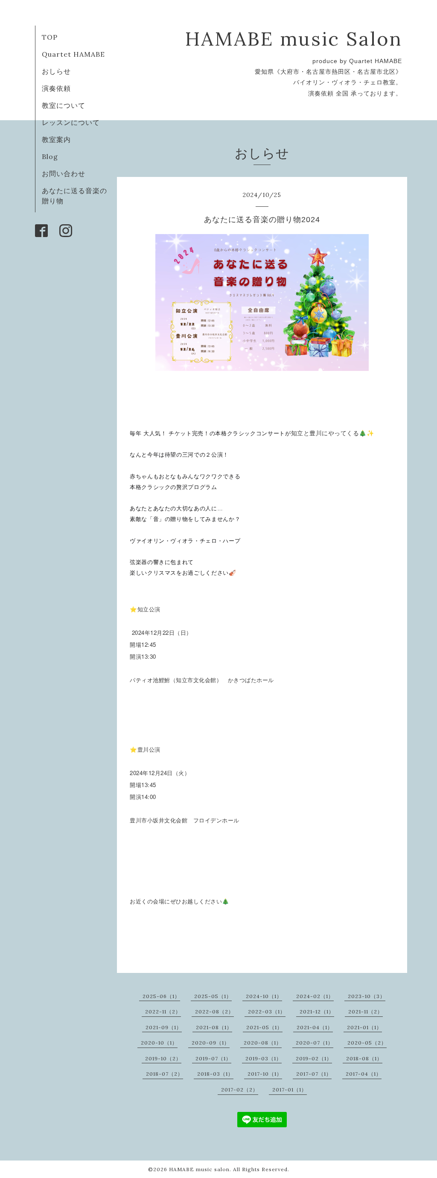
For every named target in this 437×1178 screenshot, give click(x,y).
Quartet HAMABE (73, 54)
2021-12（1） (317, 1011)
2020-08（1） (263, 1042)
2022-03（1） (267, 1011)
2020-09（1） (211, 1042)
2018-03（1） (215, 1074)
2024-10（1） (264, 996)
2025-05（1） (213, 996)
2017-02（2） (239, 1089)
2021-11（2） (365, 1011)
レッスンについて (71, 122)
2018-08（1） (364, 1058)
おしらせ (56, 71)
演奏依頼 (56, 88)
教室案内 (56, 139)
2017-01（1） (289, 1089)
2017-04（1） (364, 1074)
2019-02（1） (314, 1058)
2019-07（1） (213, 1058)
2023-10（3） (366, 996)
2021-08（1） (214, 1027)
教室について (63, 105)
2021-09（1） (164, 1027)
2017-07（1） (314, 1074)
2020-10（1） (159, 1042)
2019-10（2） (163, 1058)
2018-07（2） (164, 1074)
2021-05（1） (264, 1027)
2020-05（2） (367, 1042)
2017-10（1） (265, 1074)
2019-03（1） (263, 1058)
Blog (50, 156)
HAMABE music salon (199, 1169)
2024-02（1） (315, 996)
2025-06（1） (161, 996)
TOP (50, 37)
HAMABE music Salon (293, 38)
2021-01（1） (364, 1027)
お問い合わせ (63, 173)
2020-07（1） (314, 1042)
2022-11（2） (163, 1011)
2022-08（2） (214, 1011)
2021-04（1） (315, 1027)
